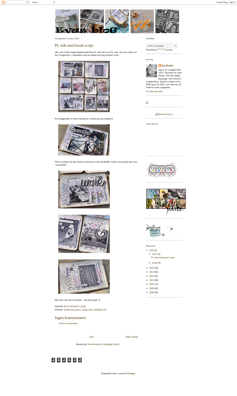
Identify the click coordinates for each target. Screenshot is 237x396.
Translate (168, 50)
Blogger (131, 373)
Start (91, 337)
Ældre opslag (132, 337)
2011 (151, 280)
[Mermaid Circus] (164, 114)
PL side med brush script (162, 257)
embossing (69, 310)
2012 (151, 276)
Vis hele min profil (154, 91)
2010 (151, 284)
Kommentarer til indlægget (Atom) (103, 344)
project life (87, 310)
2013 (151, 272)
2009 (151, 288)
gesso (78, 310)
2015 (151, 250)
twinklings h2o (100, 310)
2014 (151, 268)
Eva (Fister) (167, 65)
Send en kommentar (68, 323)
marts (155, 254)
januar (155, 263)
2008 (151, 292)
